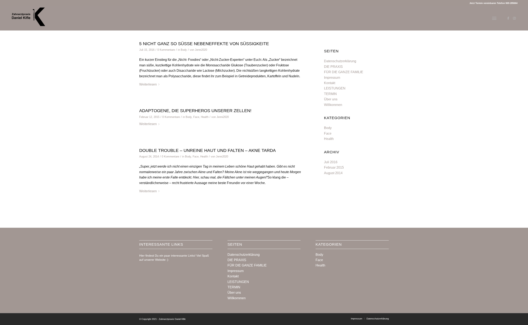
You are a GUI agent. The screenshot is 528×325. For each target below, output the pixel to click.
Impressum (332, 77)
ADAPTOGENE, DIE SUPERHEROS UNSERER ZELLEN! (195, 110)
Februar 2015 (334, 167)
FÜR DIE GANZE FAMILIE (343, 72)
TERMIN (330, 94)
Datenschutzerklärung (340, 61)
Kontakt (329, 83)
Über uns (330, 99)
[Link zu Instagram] (514, 18)
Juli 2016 (330, 162)
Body (184, 49)
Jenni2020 (201, 49)
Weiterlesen (148, 84)
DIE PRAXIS (333, 66)
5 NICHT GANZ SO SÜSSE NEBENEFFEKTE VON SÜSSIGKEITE (204, 43)
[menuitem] (356, 319)
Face (196, 117)
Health (205, 117)
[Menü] (494, 18)
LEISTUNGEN (334, 88)
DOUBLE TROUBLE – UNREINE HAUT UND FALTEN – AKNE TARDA (207, 150)
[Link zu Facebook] (508, 18)
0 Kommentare (166, 49)
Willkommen (333, 105)
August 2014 (333, 173)
